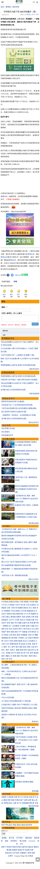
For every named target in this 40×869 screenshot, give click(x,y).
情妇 (12, 623)
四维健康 (25, 803)
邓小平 (13, 653)
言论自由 (22, 644)
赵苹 (29, 800)
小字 (37, 14)
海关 (17, 647)
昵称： (4, 307)
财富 (16, 632)
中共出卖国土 (16, 611)
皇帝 (31, 653)
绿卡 (36, 647)
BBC (6, 196)
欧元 (29, 629)
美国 (36, 617)
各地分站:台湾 (10, 853)
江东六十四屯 (9, 641)
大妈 (10, 635)
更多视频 (35, 791)
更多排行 (35, 721)
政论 (10, 825)
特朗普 (26, 602)
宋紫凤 (3, 797)
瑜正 (10, 803)
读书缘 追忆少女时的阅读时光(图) (13, 390)
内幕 (32, 620)
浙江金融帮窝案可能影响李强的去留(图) (16, 565)
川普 (21, 602)
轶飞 (34, 797)
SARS (7, 644)
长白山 (25, 641)
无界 (31, 850)
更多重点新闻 (34, 523)
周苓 (9, 800)
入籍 (32, 647)
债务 (3, 629)
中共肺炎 (4, 602)
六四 (27, 605)
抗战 (29, 650)
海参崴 (24, 632)
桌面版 (4, 838)
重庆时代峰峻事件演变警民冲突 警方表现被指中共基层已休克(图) (27, 489)
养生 (10, 659)
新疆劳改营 (14, 644)
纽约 (17, 853)
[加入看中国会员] (20, 236)
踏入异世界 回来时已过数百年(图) (13, 412)
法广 (10, 626)
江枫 (14, 803)
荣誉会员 (31, 254)
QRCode (18, 275)
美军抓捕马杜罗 (7, 435)
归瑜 (30, 797)
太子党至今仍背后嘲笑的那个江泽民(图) (16, 701)
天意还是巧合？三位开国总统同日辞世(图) (17, 405)
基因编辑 (4, 638)
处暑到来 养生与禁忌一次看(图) (26, 505)
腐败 (20, 623)
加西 (33, 853)
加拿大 (28, 626)
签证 (24, 647)
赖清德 (13, 617)
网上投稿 (23, 841)
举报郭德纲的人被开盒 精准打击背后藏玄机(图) (18, 365)
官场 (31, 623)
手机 (22, 656)
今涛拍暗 (10, 797)
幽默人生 (9, 656)
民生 (3, 650)
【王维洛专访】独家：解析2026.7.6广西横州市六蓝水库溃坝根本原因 (26, 499)
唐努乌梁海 (18, 641)
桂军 (25, 650)
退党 (14, 614)
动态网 (27, 850)
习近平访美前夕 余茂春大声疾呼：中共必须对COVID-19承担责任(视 (26, 740)
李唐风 (17, 800)
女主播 (28, 644)
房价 (14, 635)
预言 (26, 656)
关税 (23, 617)
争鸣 (7, 825)
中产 (20, 632)
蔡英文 (33, 632)
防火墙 (11, 638)
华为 (16, 623)
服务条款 (28, 838)
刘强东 (6, 635)
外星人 (34, 656)
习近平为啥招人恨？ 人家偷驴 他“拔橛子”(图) (17, 355)
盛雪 (26, 800)
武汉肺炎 (15, 602)
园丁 (22, 800)
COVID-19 (5, 605)
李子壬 (19, 803)
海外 (7, 650)
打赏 (28, 14)
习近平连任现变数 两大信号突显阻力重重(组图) (18, 408)
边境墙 (28, 617)
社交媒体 (15, 626)
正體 (34, 2)
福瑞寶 (14, 850)
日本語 (30, 856)
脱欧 (33, 626)
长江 (30, 608)
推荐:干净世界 (6, 847)
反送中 (3, 623)
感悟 (18, 656)
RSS (21, 844)
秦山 (33, 800)
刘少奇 (22, 653)
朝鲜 (23, 626)
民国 (21, 650)
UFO (25, 614)
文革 (7, 659)
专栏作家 (6, 794)
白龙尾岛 (31, 641)
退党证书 (20, 850)
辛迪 (36, 803)
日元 (33, 629)
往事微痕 (7, 611)
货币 (20, 629)
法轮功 (30, 638)
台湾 (29, 632)
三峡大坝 (14, 608)
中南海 (28, 620)
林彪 (18, 653)
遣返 (21, 647)
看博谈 (8, 7)
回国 (28, 647)
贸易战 (11, 605)
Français (17, 856)
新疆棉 (20, 608)
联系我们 (14, 841)
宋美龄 (8, 653)
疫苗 (34, 608)
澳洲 (17, 650)
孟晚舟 (18, 617)
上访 (26, 638)
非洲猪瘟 (23, 635)
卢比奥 (31, 602)
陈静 (13, 800)
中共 (29, 614)
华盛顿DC (23, 853)
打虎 (27, 623)
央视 (33, 644)
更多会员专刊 (34, 422)
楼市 (8, 632)
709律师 (21, 638)
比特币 (15, 629)
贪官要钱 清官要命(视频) (24, 782)
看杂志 (30, 847)
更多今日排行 (34, 579)
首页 (2, 7)
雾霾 (36, 635)
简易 (15, 797)
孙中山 (33, 650)
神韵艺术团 (16, 847)
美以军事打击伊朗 (8, 428)
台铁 (8, 608)
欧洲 (29, 853)
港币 (37, 629)
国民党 (9, 614)
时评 (3, 825)
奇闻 (30, 656)
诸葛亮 (36, 653)
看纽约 (36, 847)
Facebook (32, 841)
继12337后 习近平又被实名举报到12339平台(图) (18, 562)
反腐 (23, 623)
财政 (12, 632)
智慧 (14, 656)
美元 (10, 629)
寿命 (3, 659)
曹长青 (31, 803)
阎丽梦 (33, 614)
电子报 (11, 838)
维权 (15, 638)
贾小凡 (20, 797)
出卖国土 (33, 605)
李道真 (25, 797)
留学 (13, 647)
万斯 (32, 617)
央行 (37, 626)
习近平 (17, 605)
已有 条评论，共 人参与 (12, 313)
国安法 (25, 608)
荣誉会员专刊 (8, 398)
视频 (4, 724)
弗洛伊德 (19, 614)
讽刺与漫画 (21, 825)
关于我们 (19, 838)
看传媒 (9, 850)
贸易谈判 (5, 620)
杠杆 (7, 629)
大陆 (29, 635)
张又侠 (22, 605)
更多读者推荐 (34, 394)
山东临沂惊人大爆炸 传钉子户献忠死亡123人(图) (19, 704)
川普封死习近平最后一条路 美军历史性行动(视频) (19, 380)
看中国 (36, 623)
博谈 (14, 825)
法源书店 (24, 847)
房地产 (3, 632)
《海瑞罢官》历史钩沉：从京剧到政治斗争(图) (18, 415)
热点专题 (6, 425)
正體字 (10, 856)
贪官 (8, 623)
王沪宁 (11, 620)
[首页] (19, 3)
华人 (9, 647)
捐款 (6, 841)
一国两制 (4, 626)
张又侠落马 (5, 432)
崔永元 (22, 620)
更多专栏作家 (34, 806)
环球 (32, 83)
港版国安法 (31, 611)
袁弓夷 (23, 611)
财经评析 (16, 7)
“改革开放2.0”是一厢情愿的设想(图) (14, 575)
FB (21, 626)
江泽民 (17, 620)
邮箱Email (4, 831)
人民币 (24, 629)
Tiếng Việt (24, 856)
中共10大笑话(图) (7, 697)
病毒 (36, 602)
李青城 (6, 803)
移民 (5, 647)
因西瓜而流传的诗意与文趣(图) (12, 401)
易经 (3, 656)
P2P (32, 635)
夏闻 (5, 800)
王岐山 (7, 617)
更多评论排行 (34, 369)
